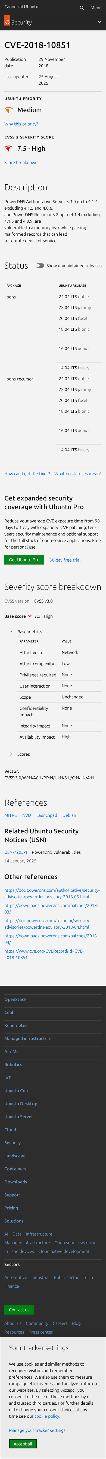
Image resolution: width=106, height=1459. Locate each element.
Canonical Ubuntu (21, 6)
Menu (96, 7)
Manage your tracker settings (37, 1430)
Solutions (13, 1220)
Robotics (13, 1064)
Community (37, 1323)
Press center (41, 1331)
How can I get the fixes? (27, 473)
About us (12, 1323)
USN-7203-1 (15, 852)
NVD (26, 815)
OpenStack (15, 999)
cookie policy (47, 1416)
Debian (69, 815)
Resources (14, 1331)
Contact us (19, 1309)
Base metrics (29, 631)
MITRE (10, 815)
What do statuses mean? (77, 473)
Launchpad (46, 815)
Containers (15, 1168)
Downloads (15, 1181)
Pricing (11, 1207)
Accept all (23, 1443)
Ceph (9, 1012)
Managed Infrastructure (27, 1242)
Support (12, 1194)
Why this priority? (21, 123)
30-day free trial (64, 559)
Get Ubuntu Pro (24, 559)
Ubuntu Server (18, 1116)
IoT (7, 1077)
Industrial (40, 1277)
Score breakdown (21, 162)
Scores (23, 754)
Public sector (66, 1277)
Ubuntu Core (17, 1090)
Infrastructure (39, 1233)
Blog (76, 1323)
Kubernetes (15, 1025)
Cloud (10, 1129)
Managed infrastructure (28, 1038)
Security (12, 1142)
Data (17, 1233)
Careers (60, 1323)
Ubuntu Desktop (20, 1103)
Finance (11, 1286)
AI (6, 1233)
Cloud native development (63, 1251)
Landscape (15, 1155)
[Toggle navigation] (99, 21)
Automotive (15, 1277)
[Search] (81, 7)
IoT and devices (19, 1251)
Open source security (74, 1242)
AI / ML (11, 1051)
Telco (88, 1277)
